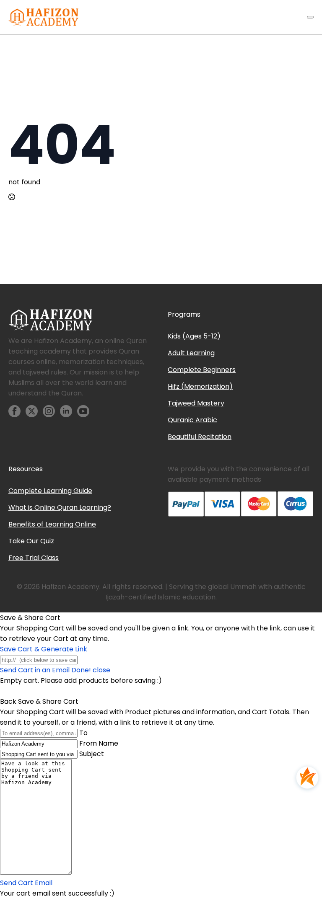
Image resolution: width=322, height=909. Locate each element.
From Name (98, 743)
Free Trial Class (33, 558)
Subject (91, 754)
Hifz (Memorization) (200, 386)
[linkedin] (66, 411)
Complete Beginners (202, 369)
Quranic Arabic (192, 420)
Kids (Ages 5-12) (194, 336)
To (83, 733)
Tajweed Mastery (196, 403)
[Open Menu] (310, 17)
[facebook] (14, 411)
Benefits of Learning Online (52, 524)
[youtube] (83, 411)
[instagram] (49, 411)
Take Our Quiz (31, 541)
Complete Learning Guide (50, 491)
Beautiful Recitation (199, 437)
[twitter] (32, 411)
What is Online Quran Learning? (59, 507)
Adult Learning (191, 353)
